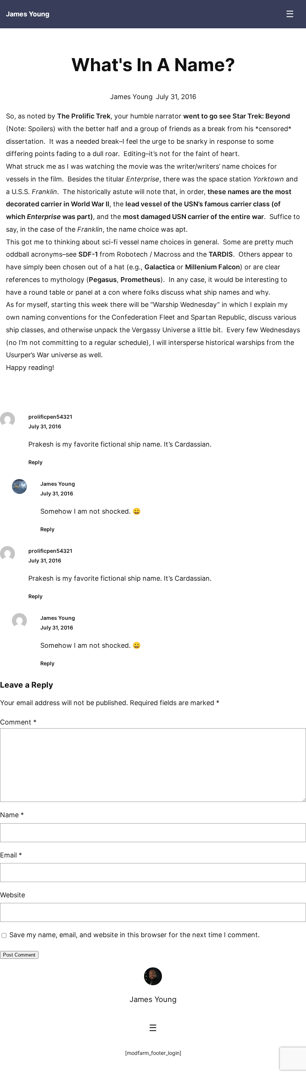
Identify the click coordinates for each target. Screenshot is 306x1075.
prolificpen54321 (50, 416)
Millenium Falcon (212, 267)
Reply (35, 462)
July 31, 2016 (44, 426)
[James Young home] (153, 976)
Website (12, 895)
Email (11, 855)
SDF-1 (89, 254)
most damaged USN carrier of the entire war (193, 217)
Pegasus (103, 279)
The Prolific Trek (83, 116)
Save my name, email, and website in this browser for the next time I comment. (134, 935)
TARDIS (221, 254)
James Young (57, 484)
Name (12, 815)
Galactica (159, 267)
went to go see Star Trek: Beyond (236, 116)
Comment (18, 722)
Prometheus (140, 279)
